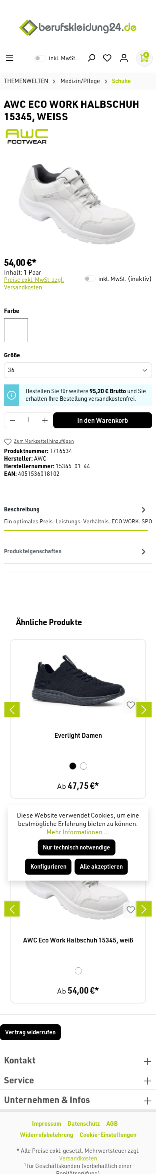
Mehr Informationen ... (78, 832)
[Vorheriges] (12, 709)
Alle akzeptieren (101, 866)
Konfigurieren (48, 866)
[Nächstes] (144, 709)
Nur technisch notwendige (76, 847)
